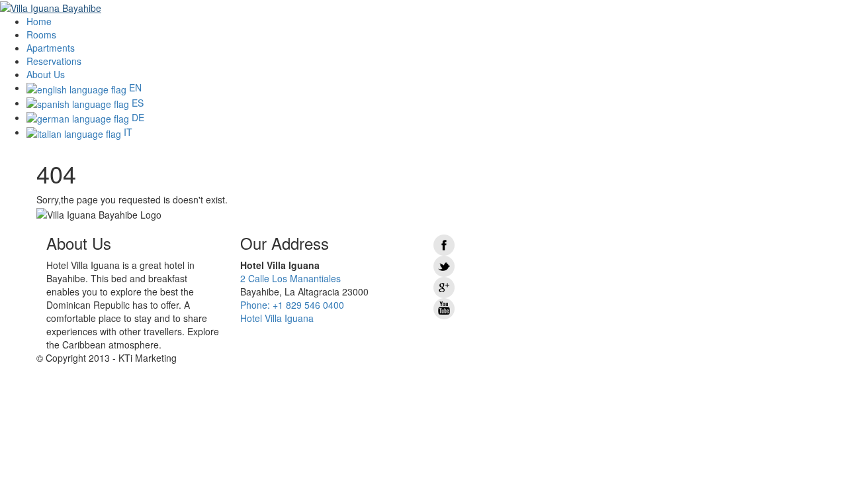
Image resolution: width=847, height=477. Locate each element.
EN (134, 87)
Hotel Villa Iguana (277, 318)
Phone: (292, 304)
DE (136, 117)
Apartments (50, 47)
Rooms (41, 34)
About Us (45, 74)
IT (126, 131)
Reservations (53, 61)
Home (39, 21)
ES (136, 102)
